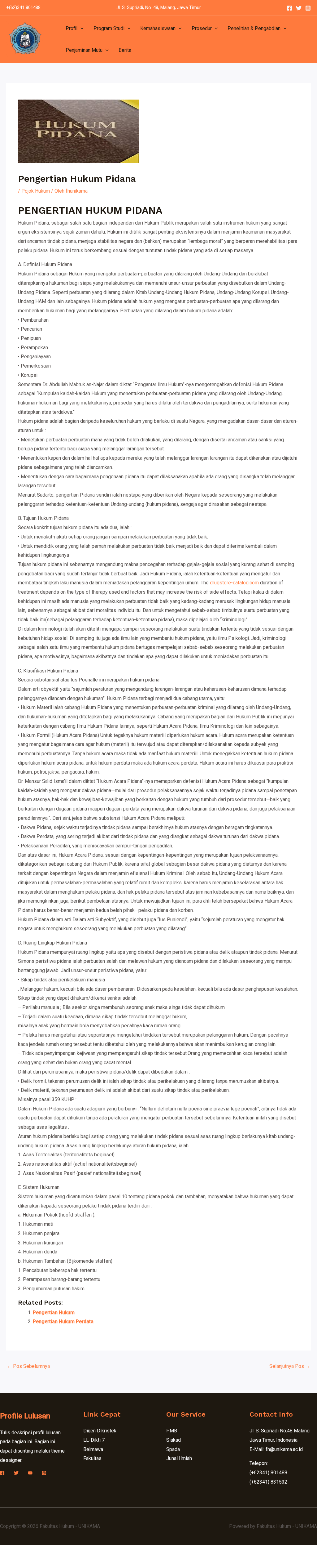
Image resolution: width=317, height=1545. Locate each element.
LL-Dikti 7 (94, 1440)
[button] (80, 28)
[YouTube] (30, 1473)
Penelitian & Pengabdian (254, 28)
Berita (125, 50)
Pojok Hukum (35, 191)
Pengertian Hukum (54, 1312)
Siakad (173, 1440)
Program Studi (108, 28)
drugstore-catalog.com (234, 583)
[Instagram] (308, 8)
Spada (173, 1449)
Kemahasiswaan (158, 28)
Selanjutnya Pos (289, 1366)
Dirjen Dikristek (99, 1431)
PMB (171, 1431)
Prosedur (202, 28)
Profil (71, 28)
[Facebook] (289, 8)
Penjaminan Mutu (84, 50)
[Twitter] (299, 8)
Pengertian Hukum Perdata (63, 1321)
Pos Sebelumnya (28, 1366)
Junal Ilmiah (179, 1458)
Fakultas (92, 1458)
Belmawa (93, 1449)
